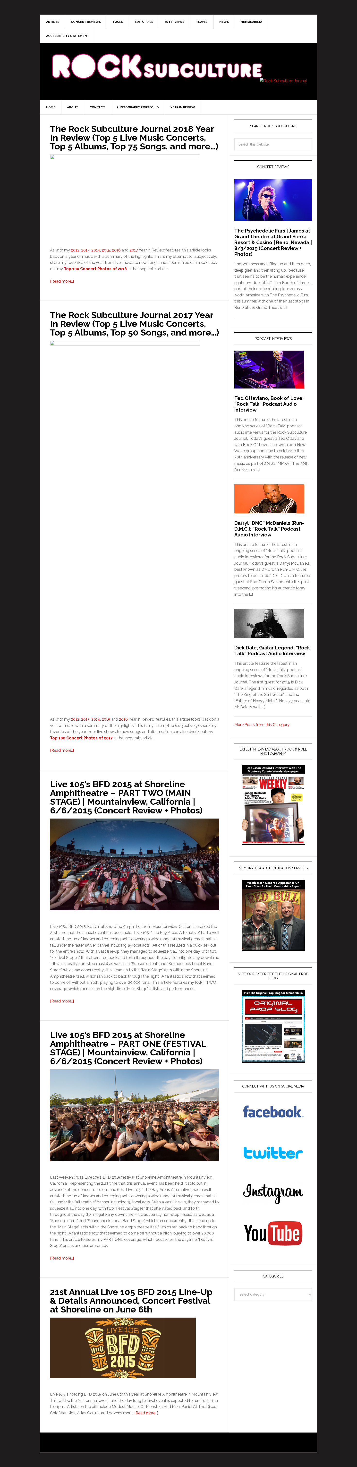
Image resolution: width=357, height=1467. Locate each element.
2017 (133, 250)
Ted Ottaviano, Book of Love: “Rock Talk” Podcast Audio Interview (269, 404)
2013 (85, 250)
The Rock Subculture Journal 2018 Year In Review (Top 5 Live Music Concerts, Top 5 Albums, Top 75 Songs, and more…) (134, 137)
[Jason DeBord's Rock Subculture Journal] (156, 59)
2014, (96, 250)
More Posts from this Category (261, 724)
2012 (75, 250)
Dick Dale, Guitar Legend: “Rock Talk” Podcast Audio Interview (272, 650)
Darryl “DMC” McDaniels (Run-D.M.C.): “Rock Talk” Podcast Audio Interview (269, 529)
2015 (106, 250)
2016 (116, 250)
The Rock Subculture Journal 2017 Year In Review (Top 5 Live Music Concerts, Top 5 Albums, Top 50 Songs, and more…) (134, 323)
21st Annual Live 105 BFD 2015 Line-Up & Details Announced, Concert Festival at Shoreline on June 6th (131, 1300)
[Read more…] (62, 281)
